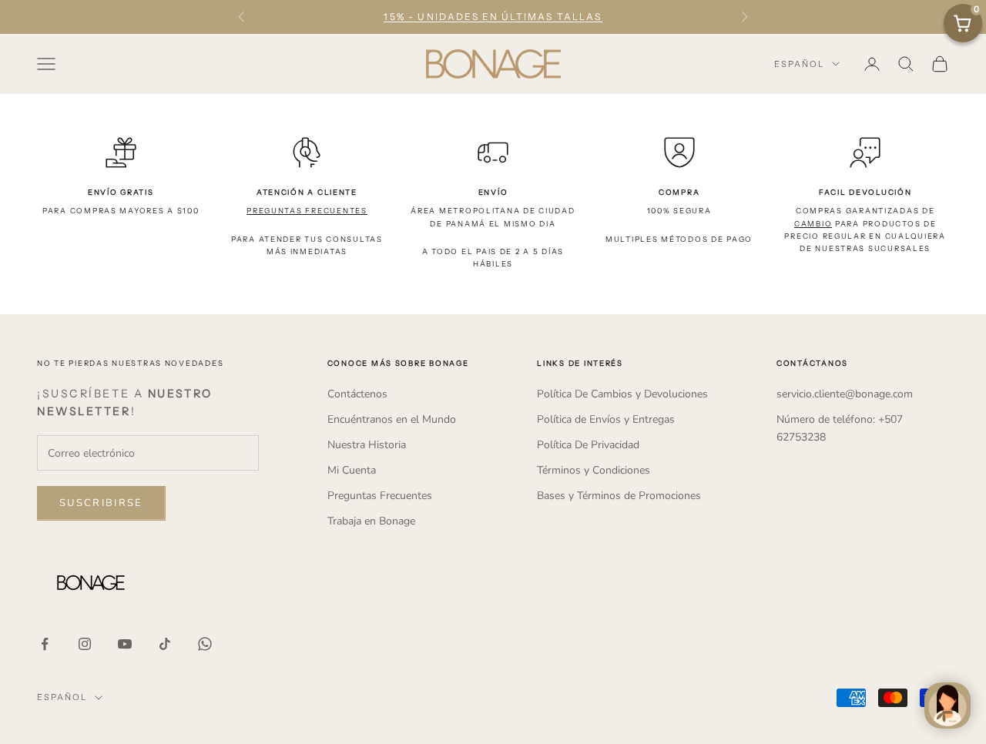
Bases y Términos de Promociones (619, 495)
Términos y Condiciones (593, 470)
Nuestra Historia (366, 444)
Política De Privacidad (588, 444)
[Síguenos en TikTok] (165, 644)
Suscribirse (101, 503)
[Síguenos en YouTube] (124, 644)
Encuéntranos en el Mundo (391, 419)
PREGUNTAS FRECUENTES (306, 210)
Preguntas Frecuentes (379, 495)
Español (799, 64)
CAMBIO (813, 224)
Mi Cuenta (351, 470)
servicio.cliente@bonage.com (844, 394)
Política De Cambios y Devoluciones (622, 394)
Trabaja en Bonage (371, 521)
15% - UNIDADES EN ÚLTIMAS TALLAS (493, 16)
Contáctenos (357, 394)
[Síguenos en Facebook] (44, 644)
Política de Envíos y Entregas (606, 419)
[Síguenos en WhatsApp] (205, 644)
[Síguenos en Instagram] (84, 644)
